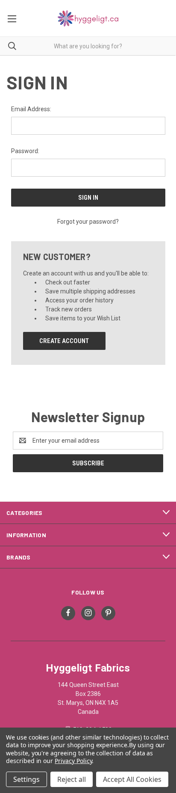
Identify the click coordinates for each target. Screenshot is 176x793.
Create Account (64, 341)
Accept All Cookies (132, 779)
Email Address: (31, 109)
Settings (26, 779)
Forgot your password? (88, 221)
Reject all (71, 779)
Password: (25, 151)
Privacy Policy (73, 761)
